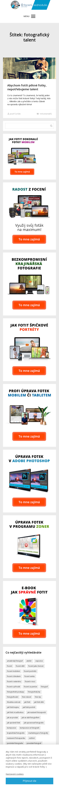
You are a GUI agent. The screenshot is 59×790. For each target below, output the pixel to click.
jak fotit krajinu (13, 707)
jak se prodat (12, 717)
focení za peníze (30, 686)
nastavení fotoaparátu (16, 738)
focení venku (29, 676)
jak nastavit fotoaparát (36, 712)
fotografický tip (34, 692)
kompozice (11, 728)
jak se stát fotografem (30, 717)
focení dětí (20, 666)
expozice (39, 661)
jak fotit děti (39, 702)
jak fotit (27, 702)
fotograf (44, 686)
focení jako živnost (35, 666)
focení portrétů (30, 671)
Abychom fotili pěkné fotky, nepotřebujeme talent (26, 87)
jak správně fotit (13, 722)
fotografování (12, 697)
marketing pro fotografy (38, 733)
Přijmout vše (29, 780)
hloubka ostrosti (13, 702)
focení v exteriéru (14, 681)
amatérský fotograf (15, 661)
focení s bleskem (14, 676)
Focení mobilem (13, 671)
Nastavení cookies (15, 774)
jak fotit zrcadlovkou (15, 712)
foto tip (38, 697)
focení (9, 666)
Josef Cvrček (15, 113)
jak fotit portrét (29, 707)
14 (46, 113)
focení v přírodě (13, 686)
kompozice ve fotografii (29, 728)
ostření (32, 738)
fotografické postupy (15, 692)
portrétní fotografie (15, 743)
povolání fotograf (34, 743)
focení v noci (30, 681)
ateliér (29, 661)
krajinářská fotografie (15, 733)
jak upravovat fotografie (34, 722)
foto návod (26, 697)
